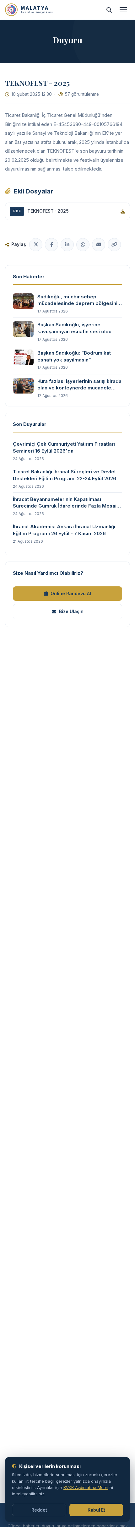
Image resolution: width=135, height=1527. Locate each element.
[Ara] (109, 9)
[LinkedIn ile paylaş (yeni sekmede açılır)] (67, 244)
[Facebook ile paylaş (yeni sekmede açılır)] (51, 244)
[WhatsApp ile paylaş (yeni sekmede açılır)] (82, 244)
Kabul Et (96, 1510)
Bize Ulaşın (71, 611)
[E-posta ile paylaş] (98, 244)
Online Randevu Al (71, 593)
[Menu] (123, 9)
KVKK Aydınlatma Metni (85, 1487)
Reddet (39, 1510)
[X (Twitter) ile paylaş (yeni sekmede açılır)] (35, 244)
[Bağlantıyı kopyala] (114, 244)
